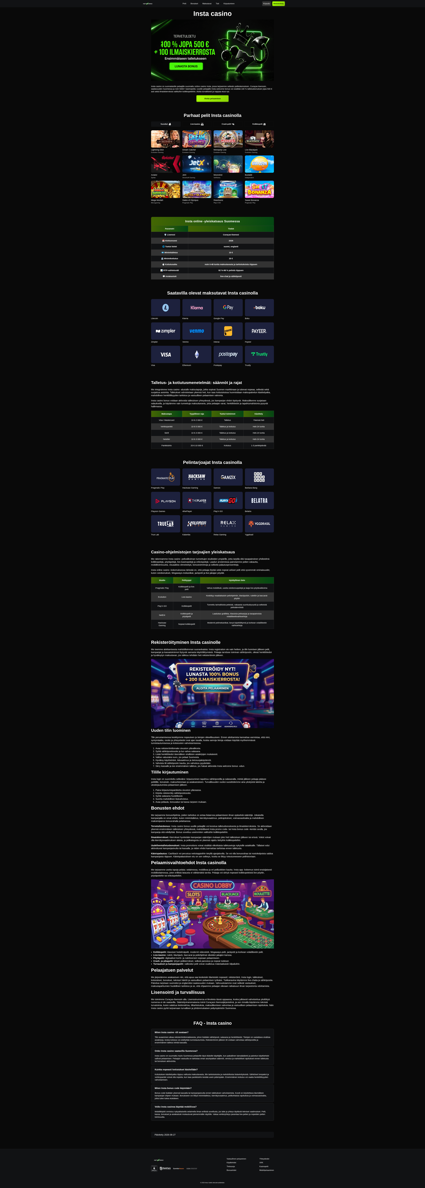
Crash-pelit (226, 124)
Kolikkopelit (257, 124)
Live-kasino (195, 124)
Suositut (164, 124)
